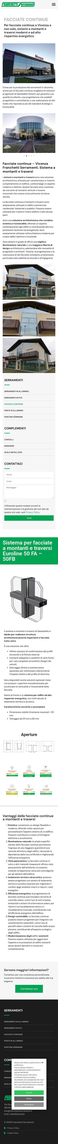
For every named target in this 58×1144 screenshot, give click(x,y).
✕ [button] (43, 1062)
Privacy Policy (32, 512)
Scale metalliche (13, 452)
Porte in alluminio (13, 410)
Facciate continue (13, 404)
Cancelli (8, 439)
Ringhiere (9, 446)
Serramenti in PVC (13, 397)
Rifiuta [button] (29, 1099)
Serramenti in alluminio (16, 391)
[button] (54, 4)
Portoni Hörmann (13, 417)
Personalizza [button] (29, 1105)
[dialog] (29, 1084)
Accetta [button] (29, 1093)
